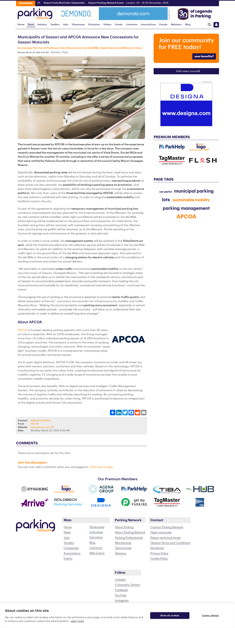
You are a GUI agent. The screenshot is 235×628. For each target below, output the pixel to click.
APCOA (23, 330)
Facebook (121, 590)
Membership (123, 543)
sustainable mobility (191, 200)
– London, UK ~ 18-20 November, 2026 (118, 3)
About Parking (124, 527)
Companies (71, 548)
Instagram (122, 600)
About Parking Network (130, 532)
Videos (107, 24)
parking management (186, 208)
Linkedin (120, 579)
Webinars (176, 24)
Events (118, 24)
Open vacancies (161, 532)
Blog (187, 24)
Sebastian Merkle (41, 420)
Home (21, 24)
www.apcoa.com (41, 427)
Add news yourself (188, 71)
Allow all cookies (169, 615)
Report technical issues (165, 537)
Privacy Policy (159, 553)
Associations (148, 24)
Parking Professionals (129, 537)
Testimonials (123, 548)
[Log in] (216, 25)
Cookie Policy (159, 558)
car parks (165, 191)
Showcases (78, 24)
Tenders (55, 24)
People (163, 24)
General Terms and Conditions (170, 543)
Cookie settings (210, 615)
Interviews (96, 532)
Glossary (120, 553)
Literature (131, 24)
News (31, 24)
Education (94, 24)
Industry (42, 24)
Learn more (77, 621)
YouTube (120, 595)
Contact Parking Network (166, 527)
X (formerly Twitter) (127, 584)
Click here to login (101, 467)
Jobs (65, 24)
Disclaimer (157, 548)
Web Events (97, 553)
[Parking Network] (35, 12)
